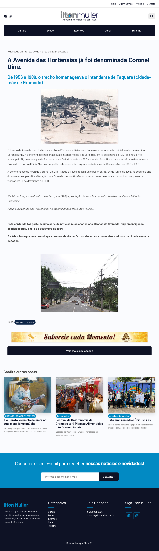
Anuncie (140, 3)
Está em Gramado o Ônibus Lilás (129, 420)
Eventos (79, 30)
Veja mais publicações (79, 350)
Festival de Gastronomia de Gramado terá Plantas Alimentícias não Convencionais (79, 423)
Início (113, 3)
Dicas (50, 30)
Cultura (22, 30)
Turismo (136, 30)
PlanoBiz (88, 543)
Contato (151, 3)
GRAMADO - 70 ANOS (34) (25, 322)
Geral (108, 30)
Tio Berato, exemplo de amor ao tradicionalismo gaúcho (25, 421)
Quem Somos (126, 3)
